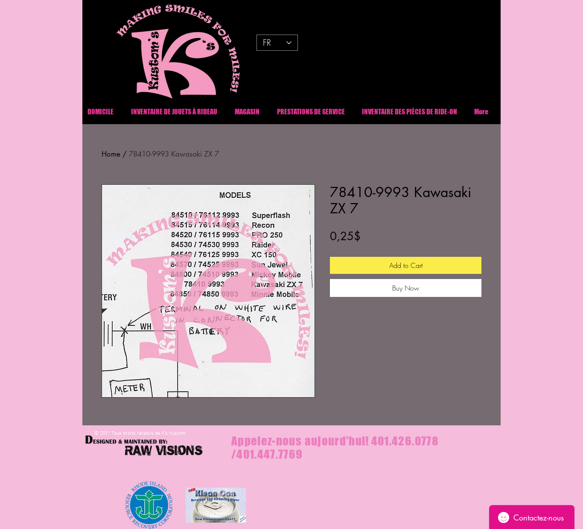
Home (111, 154)
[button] (409, 111)
